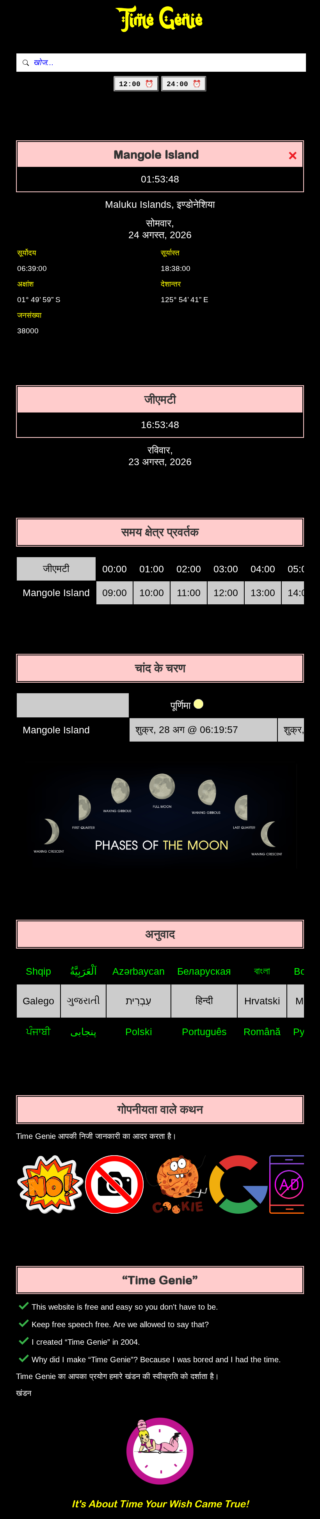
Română (262, 1031)
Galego (38, 1000)
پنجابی (83, 1031)
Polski (138, 1031)
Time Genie (160, 20)
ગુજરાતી (83, 1000)
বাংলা (262, 970)
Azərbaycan (138, 971)
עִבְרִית (138, 1000)
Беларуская (204, 971)
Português (204, 1031)
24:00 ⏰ (184, 84)
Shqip (38, 971)
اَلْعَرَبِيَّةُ (83, 971)
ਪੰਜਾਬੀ (38, 1031)
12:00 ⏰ (136, 84)
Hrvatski (262, 1000)
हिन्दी (204, 1000)
